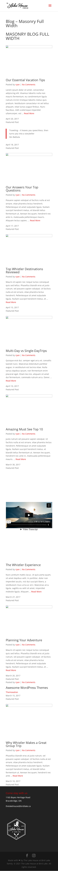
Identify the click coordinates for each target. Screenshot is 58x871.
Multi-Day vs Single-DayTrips (26, 351)
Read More (29, 113)
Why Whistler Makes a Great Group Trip (26, 744)
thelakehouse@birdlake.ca (18, 806)
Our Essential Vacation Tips (25, 80)
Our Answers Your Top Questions (22, 188)
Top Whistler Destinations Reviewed (24, 270)
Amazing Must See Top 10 (24, 429)
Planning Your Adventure (24, 640)
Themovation (12, 692)
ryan (17, 84)
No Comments (28, 84)
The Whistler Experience (23, 565)
